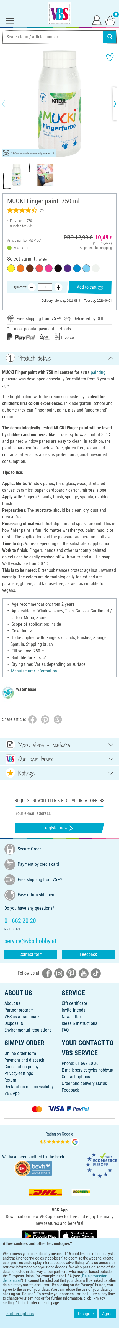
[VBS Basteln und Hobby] (59, 13)
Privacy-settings (18, 1073)
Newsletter (71, 1016)
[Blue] (77, 268)
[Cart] (110, 20)
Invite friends (73, 1010)
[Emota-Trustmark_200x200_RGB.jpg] (101, 1165)
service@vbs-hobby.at (94, 1070)
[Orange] (20, 268)
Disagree (86, 1313)
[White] (96, 268)
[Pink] (49, 268)
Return (10, 1080)
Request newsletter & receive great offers (59, 800)
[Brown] (30, 268)
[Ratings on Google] (59, 1138)
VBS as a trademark (22, 1016)
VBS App (12, 1093)
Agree (107, 1313)
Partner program (19, 1010)
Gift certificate (74, 1003)
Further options (20, 1313)
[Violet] (67, 268)
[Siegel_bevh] (33, 1168)
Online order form (20, 1053)
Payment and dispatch (24, 1060)
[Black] (58, 268)
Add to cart (87, 287)
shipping (106, 248)
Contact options (76, 1076)
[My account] (97, 20)
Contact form (31, 954)
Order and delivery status (84, 1083)
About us (12, 1003)
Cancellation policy (21, 1066)
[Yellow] (11, 268)
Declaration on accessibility (29, 1086)
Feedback (88, 954)
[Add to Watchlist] (110, 57)
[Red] (39, 268)
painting (98, 372)
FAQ (65, 1030)
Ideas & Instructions (79, 1023)
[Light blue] (86, 268)
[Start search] (110, 37)
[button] (8, 103)
